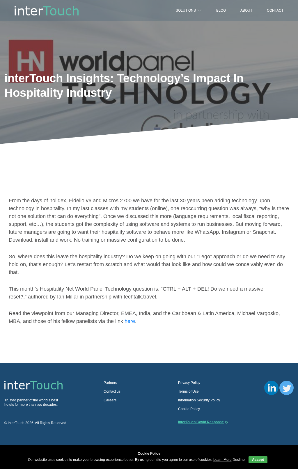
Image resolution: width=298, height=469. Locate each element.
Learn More (222, 460)
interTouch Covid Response (201, 422)
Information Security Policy (199, 400)
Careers (110, 400)
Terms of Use (188, 391)
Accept (258, 460)
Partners (110, 383)
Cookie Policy (189, 409)
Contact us (112, 391)
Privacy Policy (189, 383)
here (130, 321)
